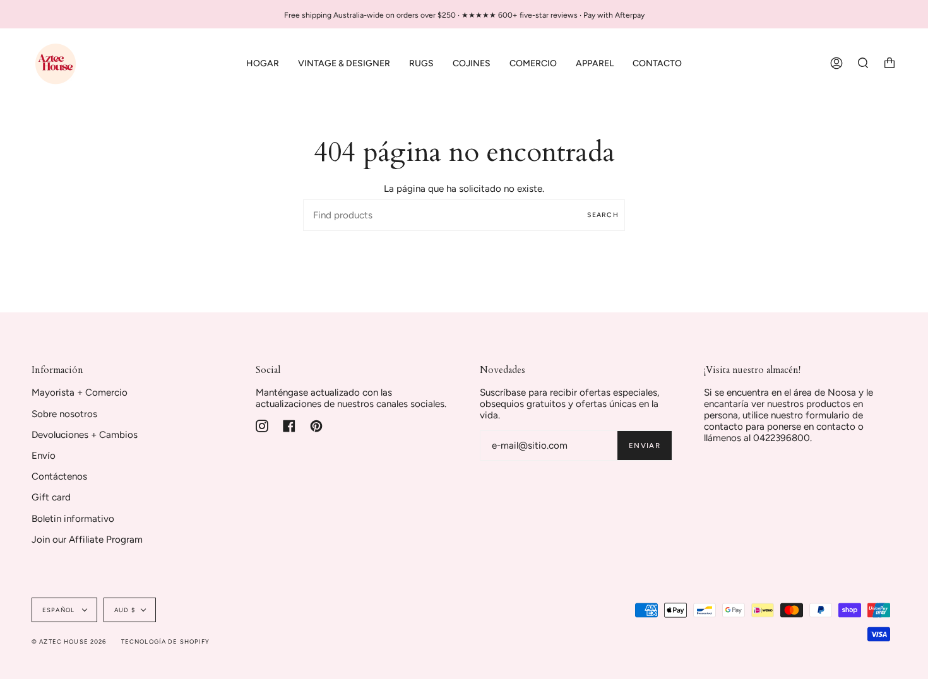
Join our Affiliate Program (87, 539)
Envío (44, 455)
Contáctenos (59, 476)
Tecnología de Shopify (165, 641)
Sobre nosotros (64, 414)
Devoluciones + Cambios (85, 434)
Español (59, 609)
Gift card (51, 497)
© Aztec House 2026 (69, 641)
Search (603, 215)
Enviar (644, 445)
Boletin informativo (73, 518)
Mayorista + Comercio (80, 392)
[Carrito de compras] (889, 63)
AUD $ (124, 609)
